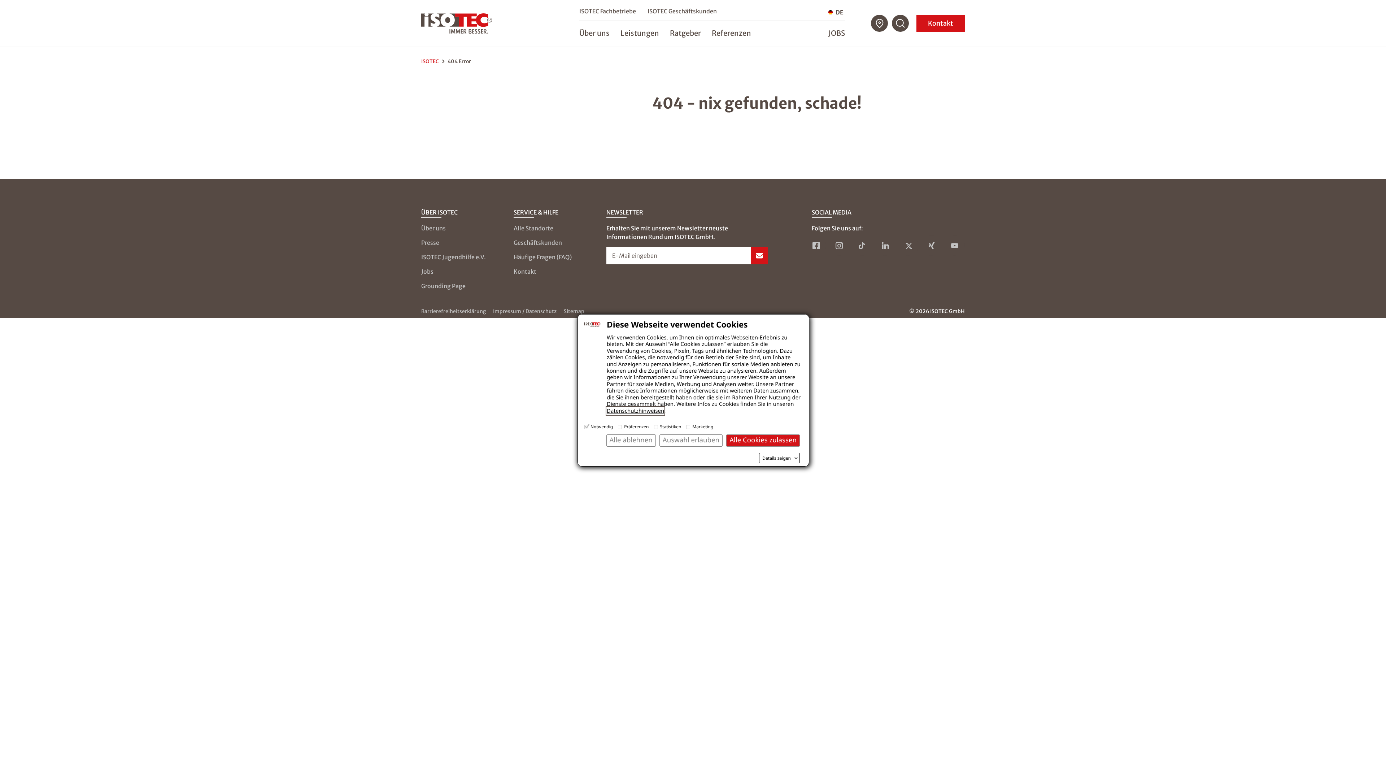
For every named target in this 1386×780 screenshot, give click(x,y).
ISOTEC (430, 61)
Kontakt (940, 23)
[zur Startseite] (456, 23)
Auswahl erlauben (691, 440)
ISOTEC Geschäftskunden (682, 11)
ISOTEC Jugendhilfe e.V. (453, 257)
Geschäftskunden (538, 242)
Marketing (702, 427)
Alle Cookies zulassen (763, 440)
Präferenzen (636, 427)
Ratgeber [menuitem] (685, 33)
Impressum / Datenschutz (525, 311)
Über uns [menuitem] (594, 33)
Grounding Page (443, 286)
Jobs (836, 33)
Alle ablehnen (631, 440)
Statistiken (670, 427)
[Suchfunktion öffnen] (900, 23)
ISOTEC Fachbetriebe (607, 11)
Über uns (433, 228)
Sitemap (574, 311)
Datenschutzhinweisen (635, 411)
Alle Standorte (533, 228)
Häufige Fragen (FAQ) (543, 257)
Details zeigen (776, 458)
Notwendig (601, 427)
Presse (430, 242)
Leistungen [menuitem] (639, 33)
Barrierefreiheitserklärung (453, 311)
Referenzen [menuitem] (731, 33)
